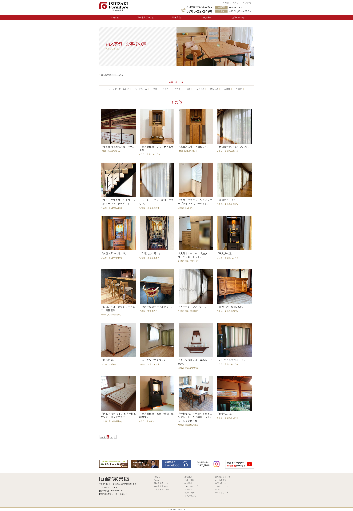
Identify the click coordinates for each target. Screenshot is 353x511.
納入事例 (207, 17)
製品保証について (222, 477)
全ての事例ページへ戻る (112, 75)
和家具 (166, 89)
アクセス (249, 2)
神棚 (155, 89)
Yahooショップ (191, 486)
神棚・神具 (189, 480)
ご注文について (221, 486)
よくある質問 (221, 480)
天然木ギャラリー (161, 489)
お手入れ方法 (190, 496)
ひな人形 (214, 89)
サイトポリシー (221, 493)
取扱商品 (176, 17)
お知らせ (115, 17)
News (156, 480)
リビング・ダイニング (119, 89)
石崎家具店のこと (145, 17)
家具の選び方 (190, 493)
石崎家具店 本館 (161, 486)
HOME (157, 477)
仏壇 (188, 89)
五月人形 (200, 89)
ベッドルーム (141, 89)
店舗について (231, 2)
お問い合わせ (238, 17)
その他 (239, 89)
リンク (218, 489)
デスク (177, 89)
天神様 (227, 89)
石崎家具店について (162, 483)
